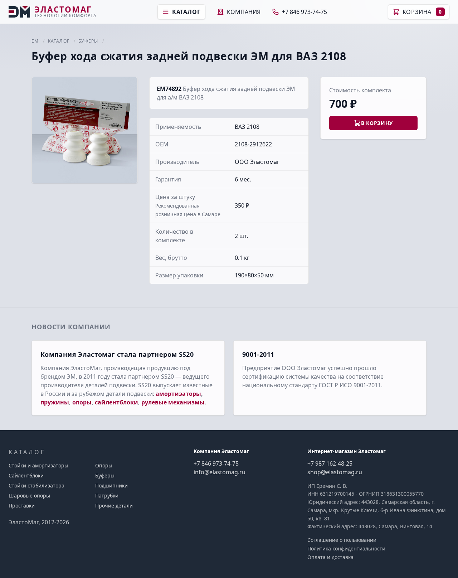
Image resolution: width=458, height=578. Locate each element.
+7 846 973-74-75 (304, 12)
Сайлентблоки (26, 475)
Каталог (186, 12)
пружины (54, 402)
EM (35, 41)
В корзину (377, 123)
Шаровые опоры (29, 495)
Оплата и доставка (330, 557)
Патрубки (106, 495)
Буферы (88, 41)
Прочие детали (114, 505)
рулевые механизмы (173, 402)
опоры (82, 402)
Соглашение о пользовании (341, 539)
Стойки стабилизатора (36, 485)
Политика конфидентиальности (346, 548)
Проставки (22, 505)
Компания (243, 12)
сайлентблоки (116, 402)
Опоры (103, 465)
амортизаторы (178, 394)
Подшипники (111, 485)
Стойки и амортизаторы (38, 465)
